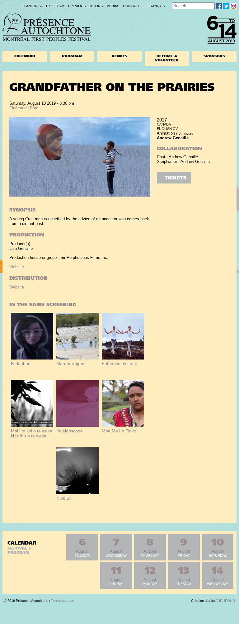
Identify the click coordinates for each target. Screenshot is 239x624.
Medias (112, 6)
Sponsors (214, 56)
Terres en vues (62, 601)
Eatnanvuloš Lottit (119, 363)
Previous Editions (85, 6)
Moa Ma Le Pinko (119, 430)
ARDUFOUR (225, 601)
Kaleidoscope (69, 430)
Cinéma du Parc (23, 108)
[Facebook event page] (219, 6)
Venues (120, 56)
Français (156, 6)
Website (16, 266)
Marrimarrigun (70, 363)
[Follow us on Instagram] (233, 6)
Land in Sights (37, 6)
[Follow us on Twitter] (226, 6)
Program (72, 56)
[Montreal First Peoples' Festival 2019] (46, 39)
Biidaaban (20, 363)
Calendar (24, 56)
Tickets (175, 178)
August (82, 547)
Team (59, 6)
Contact (131, 6)
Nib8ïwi (63, 498)
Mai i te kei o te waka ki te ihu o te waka (31, 433)
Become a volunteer (167, 58)
